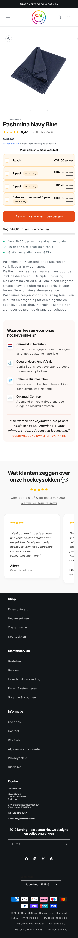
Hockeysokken (18, 618)
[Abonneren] (65, 844)
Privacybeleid (17, 758)
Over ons (14, 722)
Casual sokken (18, 627)
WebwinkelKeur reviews (39, 503)
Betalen (13, 670)
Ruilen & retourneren (22, 688)
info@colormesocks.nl (25, 818)
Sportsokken (17, 636)
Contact (13, 731)
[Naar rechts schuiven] (47, 111)
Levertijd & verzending (24, 679)
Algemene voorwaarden (25, 749)
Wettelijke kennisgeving (29, 929)
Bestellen (14, 661)
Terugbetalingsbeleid (54, 917)
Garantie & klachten (22, 697)
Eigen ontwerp (18, 609)
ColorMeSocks (29, 913)
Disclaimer (15, 767)
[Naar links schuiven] (30, 111)
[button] (8, 17)
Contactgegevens (57, 929)
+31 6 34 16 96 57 (19, 813)
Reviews (14, 740)
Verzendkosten (11, 143)
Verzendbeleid (56, 923)
